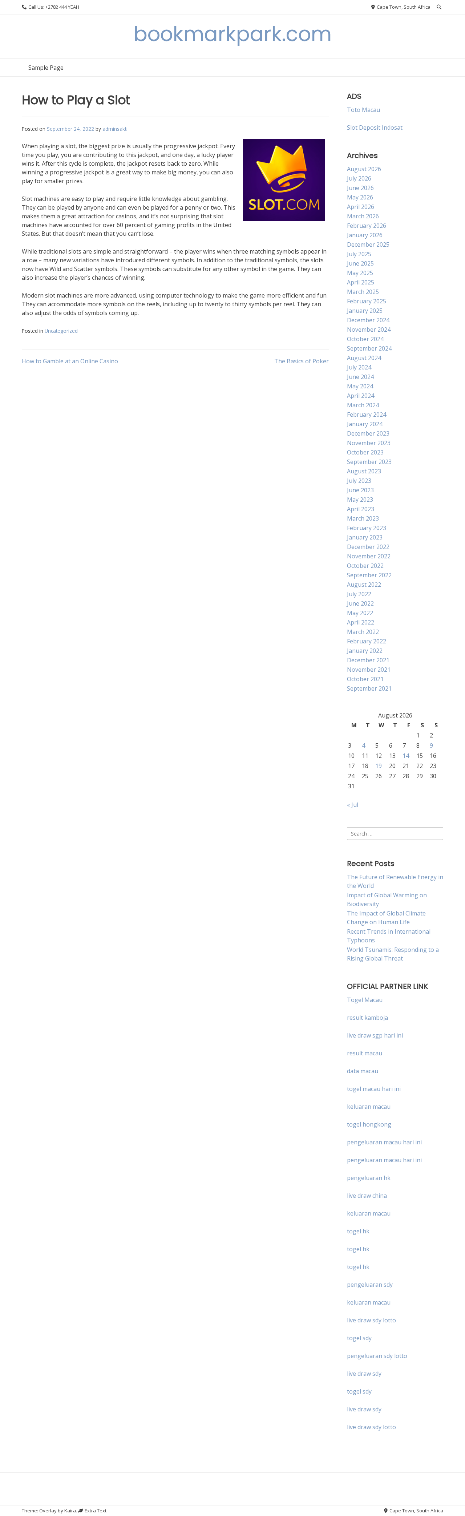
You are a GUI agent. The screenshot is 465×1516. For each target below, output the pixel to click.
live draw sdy (364, 1374)
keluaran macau (369, 1213)
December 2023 (368, 433)
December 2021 (368, 660)
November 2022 (369, 556)
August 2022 (364, 585)
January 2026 (365, 235)
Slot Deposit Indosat (375, 128)
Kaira (70, 1510)
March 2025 (363, 292)
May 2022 (360, 613)
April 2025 (360, 282)
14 (406, 756)
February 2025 (366, 301)
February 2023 (366, 528)
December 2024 (368, 320)
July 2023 (359, 481)
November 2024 (369, 329)
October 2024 (365, 339)
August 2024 (364, 358)
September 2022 (369, 575)
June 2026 (360, 188)
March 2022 (363, 632)
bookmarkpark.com (233, 34)
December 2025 (368, 244)
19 (378, 766)
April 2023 (360, 509)
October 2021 (365, 679)
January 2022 (365, 651)
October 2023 (365, 452)
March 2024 (363, 405)
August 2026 (364, 169)
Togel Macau (365, 1000)
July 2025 (359, 254)
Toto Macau (363, 110)
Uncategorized (61, 330)
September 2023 (369, 462)
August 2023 (364, 471)
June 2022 (360, 603)
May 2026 (360, 197)
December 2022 (368, 547)
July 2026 (359, 178)
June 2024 (360, 377)
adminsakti (115, 128)
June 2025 (360, 263)
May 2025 (360, 273)
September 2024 (369, 348)
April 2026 (360, 207)
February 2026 (366, 226)
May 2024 (360, 386)
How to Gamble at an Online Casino (70, 361)
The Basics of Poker (301, 361)
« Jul (352, 805)
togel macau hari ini (374, 1089)
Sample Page (46, 68)
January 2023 (365, 537)
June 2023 (360, 490)
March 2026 (363, 216)
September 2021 (369, 688)
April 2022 (360, 622)
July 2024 (359, 367)
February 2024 (366, 415)
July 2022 (359, 594)
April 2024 (360, 396)
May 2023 (360, 500)
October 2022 (365, 566)
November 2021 (369, 670)
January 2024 (365, 424)
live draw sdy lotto (371, 1427)
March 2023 (363, 518)
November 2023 (369, 443)
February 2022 (366, 641)
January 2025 (365, 311)
